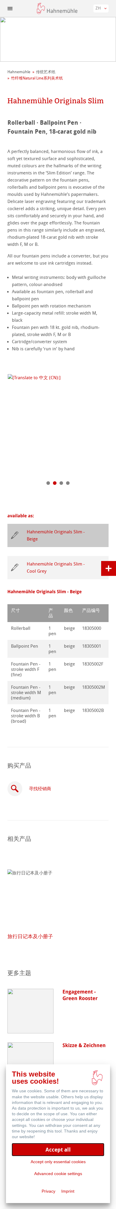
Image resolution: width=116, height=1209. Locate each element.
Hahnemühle (18, 72)
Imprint (67, 1191)
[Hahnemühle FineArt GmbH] (57, 8)
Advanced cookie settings (58, 1173)
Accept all (58, 1149)
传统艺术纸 (45, 72)
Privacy (48, 1191)
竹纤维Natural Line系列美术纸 (37, 78)
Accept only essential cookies (58, 1161)
